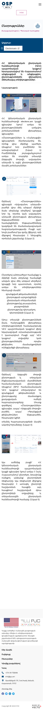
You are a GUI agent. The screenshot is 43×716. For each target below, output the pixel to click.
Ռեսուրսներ (7, 659)
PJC (17, 706)
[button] (21, 12)
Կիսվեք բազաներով (11, 663)
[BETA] (7, 4)
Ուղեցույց (6, 654)
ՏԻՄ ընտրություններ (15, 527)
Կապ (4, 668)
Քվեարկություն (25, 518)
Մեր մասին (7, 650)
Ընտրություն (12, 523)
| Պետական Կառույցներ (29, 31)
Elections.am (11, 48)
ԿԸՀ (8, 518)
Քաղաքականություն (10, 31)
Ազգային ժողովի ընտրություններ (20, 532)
